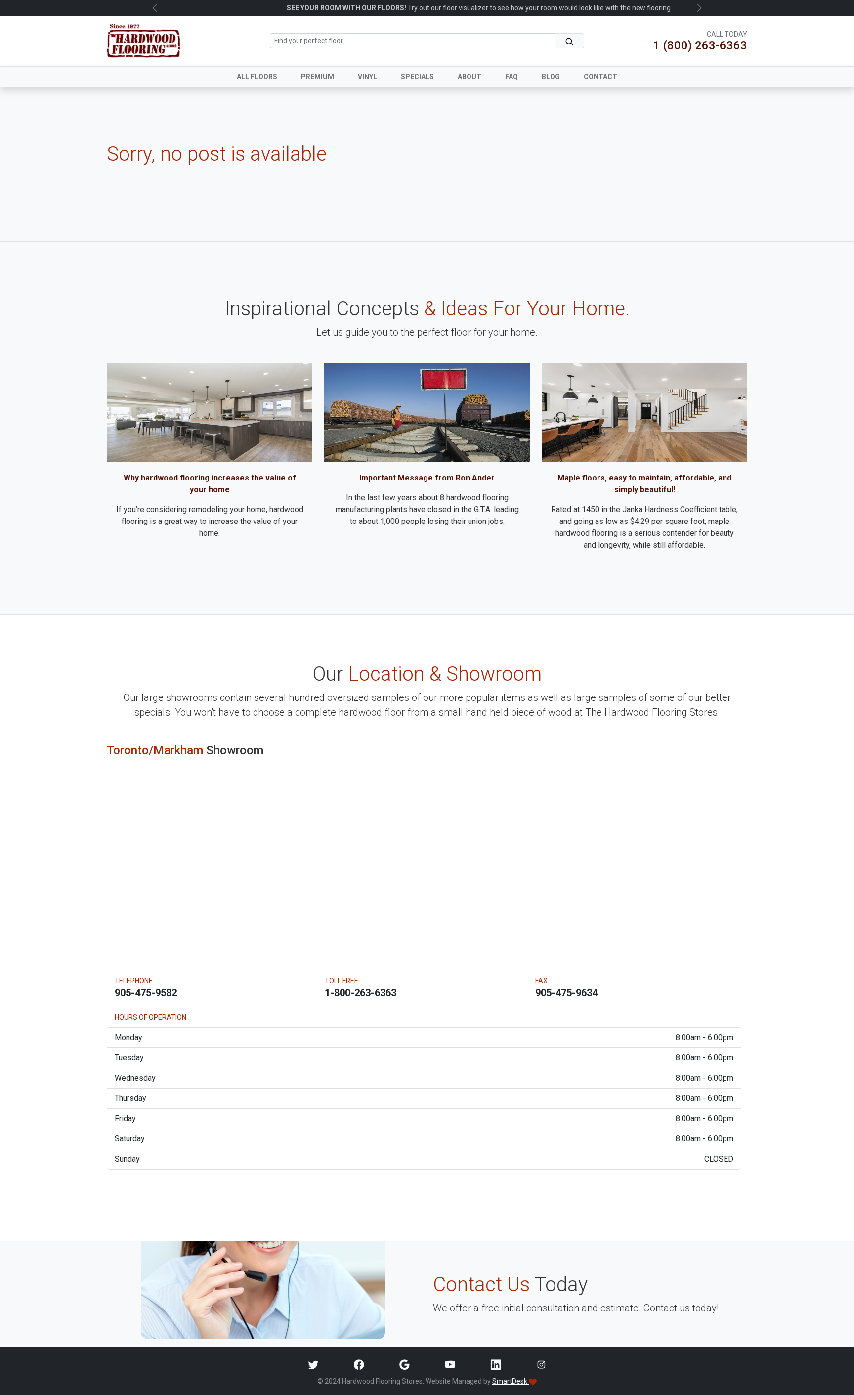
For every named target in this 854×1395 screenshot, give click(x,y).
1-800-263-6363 (360, 993)
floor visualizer (413, 8)
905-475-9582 (146, 993)
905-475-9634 (566, 993)
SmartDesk (510, 1381)
